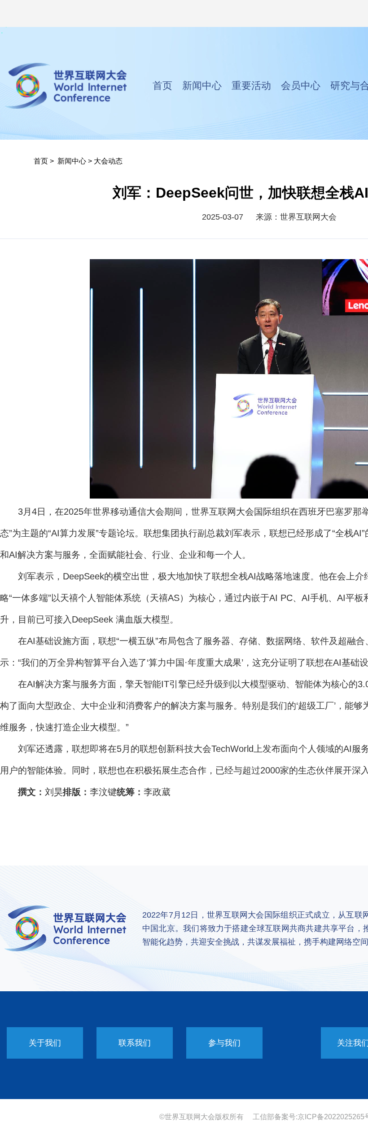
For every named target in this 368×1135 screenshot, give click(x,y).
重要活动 (251, 85)
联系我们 (134, 1042)
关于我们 (45, 1042)
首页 (162, 85)
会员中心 (300, 85)
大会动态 (108, 161)
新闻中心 (202, 85)
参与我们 (224, 1042)
